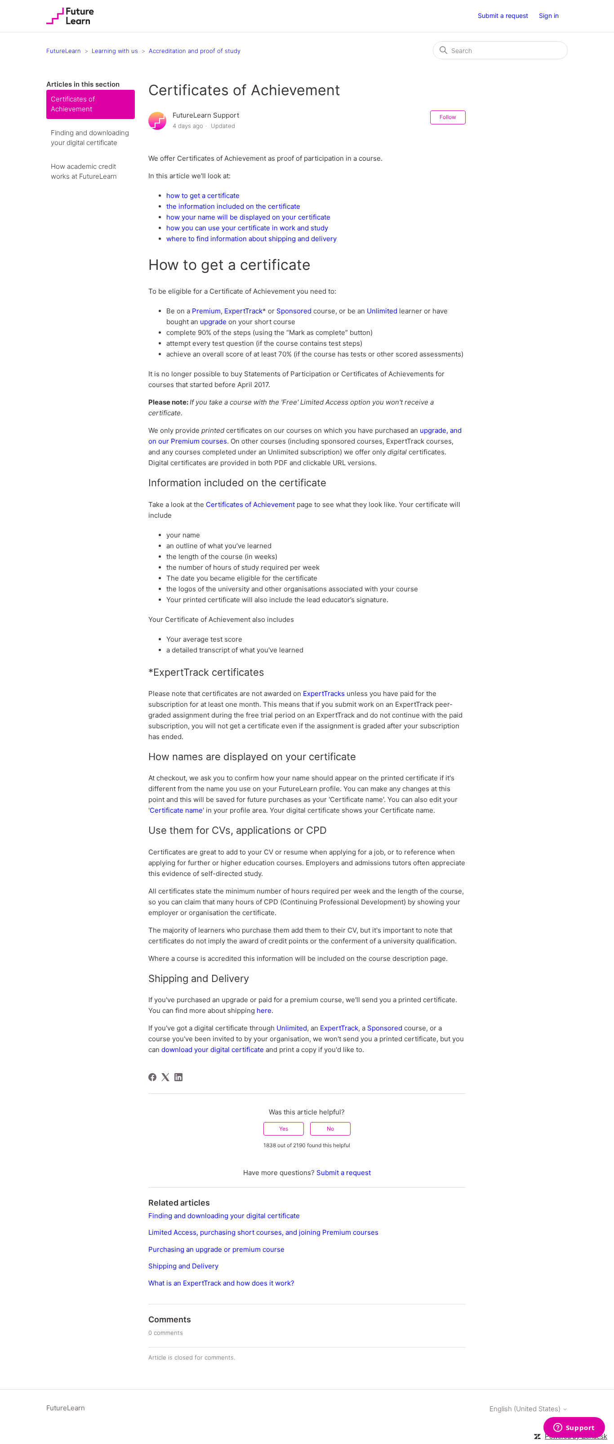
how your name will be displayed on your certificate (248, 217)
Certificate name (176, 810)
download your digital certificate (212, 1049)
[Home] (70, 16)
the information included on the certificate (233, 206)
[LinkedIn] (178, 1077)
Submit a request (503, 15)
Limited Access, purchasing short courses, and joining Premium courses (263, 1232)
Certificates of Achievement (73, 104)
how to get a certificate (203, 195)
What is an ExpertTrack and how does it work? (221, 1283)
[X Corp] (165, 1077)
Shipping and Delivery (183, 1266)
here (264, 1010)
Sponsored (293, 311)
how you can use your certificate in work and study (247, 228)
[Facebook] (152, 1077)
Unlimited (382, 311)
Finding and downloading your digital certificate (90, 137)
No (330, 1128)
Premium (206, 311)
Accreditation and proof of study (194, 50)
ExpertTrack (243, 311)
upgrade (213, 321)
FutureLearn (63, 50)
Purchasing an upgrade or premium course (216, 1249)
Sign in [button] (549, 15)
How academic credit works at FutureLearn (84, 171)
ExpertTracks (324, 693)
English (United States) (525, 1409)
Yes (283, 1128)
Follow (448, 117)
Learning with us (115, 50)
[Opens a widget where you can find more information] (574, 1428)
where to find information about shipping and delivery (251, 238)
